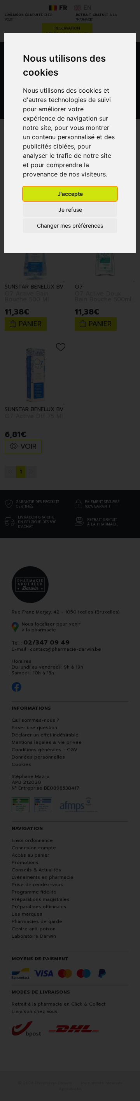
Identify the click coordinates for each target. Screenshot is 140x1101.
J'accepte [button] (70, 193)
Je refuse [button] (70, 209)
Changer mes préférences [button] (70, 225)
